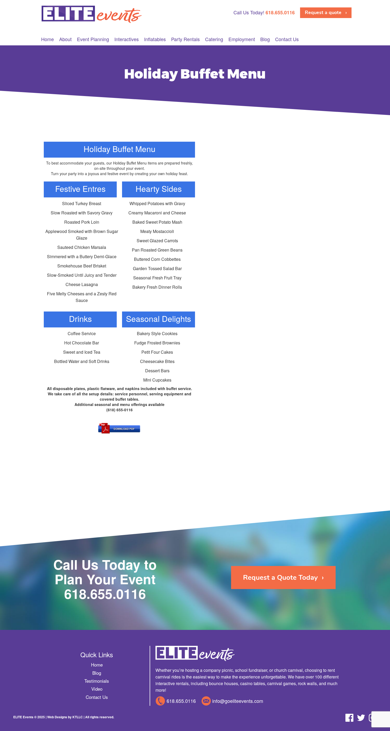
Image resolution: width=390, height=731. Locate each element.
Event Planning (93, 39)
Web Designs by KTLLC (65, 717)
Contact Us (287, 39)
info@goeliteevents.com (237, 700)
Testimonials (96, 680)
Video (96, 688)
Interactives (126, 39)
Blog (265, 39)
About (65, 39)
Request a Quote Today (280, 577)
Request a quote (323, 12)
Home (47, 39)
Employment (241, 39)
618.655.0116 (105, 593)
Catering (214, 39)
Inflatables (155, 39)
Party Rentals (185, 39)
